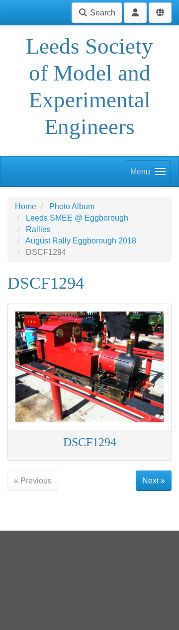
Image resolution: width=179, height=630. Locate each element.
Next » (153, 480)
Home (25, 206)
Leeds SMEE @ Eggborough (77, 218)
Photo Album (71, 206)
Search (101, 12)
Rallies (38, 229)
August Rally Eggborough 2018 (80, 240)
